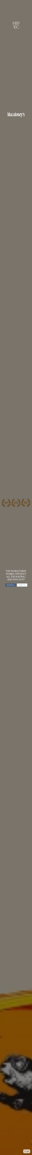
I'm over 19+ (10, 585)
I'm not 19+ (22, 585)
